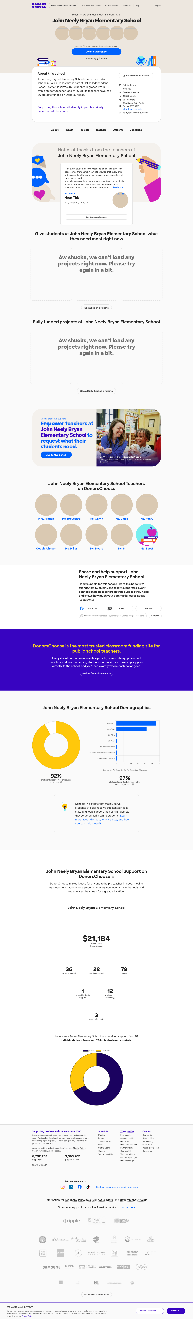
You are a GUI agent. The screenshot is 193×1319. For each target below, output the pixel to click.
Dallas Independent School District (102, 14)
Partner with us (111, 5)
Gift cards (124, 1141)
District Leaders (102, 1200)
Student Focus (104, 1141)
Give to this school (96, 51)
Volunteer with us (127, 1154)
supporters (39, 1157)
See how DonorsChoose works (96, 673)
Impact (69, 129)
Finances (102, 1144)
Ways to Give (127, 1131)
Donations (136, 129)
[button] (120, 615)
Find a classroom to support (63, 5)
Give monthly (126, 1151)
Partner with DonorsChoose (96, 1294)
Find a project (126, 1135)
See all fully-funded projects (96, 391)
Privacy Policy (27, 1316)
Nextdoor (149, 608)
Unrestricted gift (127, 1160)
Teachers (101, 129)
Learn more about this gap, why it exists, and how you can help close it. (102, 819)
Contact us (147, 1151)
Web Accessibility (105, 1154)
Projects (84, 129)
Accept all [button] (176, 1311)
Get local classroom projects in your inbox (117, 1187)
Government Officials (133, 1200)
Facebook (92, 608)
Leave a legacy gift (128, 1157)
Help (137, 5)
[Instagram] (62, 1187)
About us (127, 5)
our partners (127, 1207)
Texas (75, 14)
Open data (147, 1144)
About (55, 129)
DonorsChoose (39, 5)
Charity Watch (79, 1148)
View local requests (132, 109)
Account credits (127, 1138)
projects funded (72, 1157)
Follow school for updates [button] (137, 75)
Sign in (158, 5)
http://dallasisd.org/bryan (135, 112)
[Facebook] (79, 1187)
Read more (118, 187)
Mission (101, 1135)
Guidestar (56, 1151)
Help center (147, 1135)
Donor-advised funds (129, 1144)
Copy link (155, 616)
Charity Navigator (39, 1151)
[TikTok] (88, 1187)
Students (118, 129)
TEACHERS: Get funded (91, 5)
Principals (84, 1200)
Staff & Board (104, 1148)
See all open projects (96, 307)
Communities (147, 1138)
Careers (101, 1151)
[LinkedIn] (71, 1187)
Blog (151, 1141)
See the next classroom (96, 217)
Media (145, 1141)
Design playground (150, 1148)
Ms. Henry (70, 193)
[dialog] (96, 1310)
